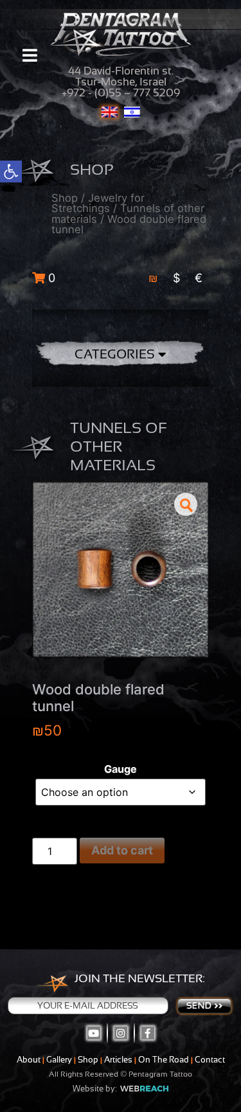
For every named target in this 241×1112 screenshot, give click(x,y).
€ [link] (198, 278)
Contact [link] (210, 1059)
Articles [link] (118, 1059)
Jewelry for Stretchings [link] (98, 203)
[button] (185, 504)
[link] (11, 171)
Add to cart (122, 850)
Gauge (120, 769)
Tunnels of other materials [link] (127, 213)
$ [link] (176, 278)
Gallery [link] (59, 1059)
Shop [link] (64, 197)
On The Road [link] (163, 1059)
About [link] (28, 1059)
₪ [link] (153, 278)
